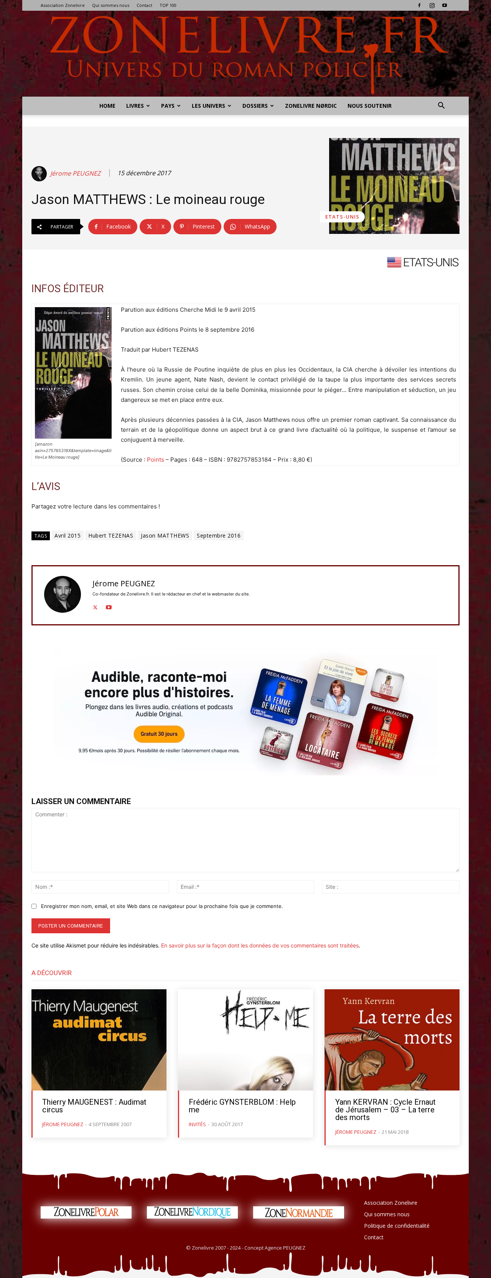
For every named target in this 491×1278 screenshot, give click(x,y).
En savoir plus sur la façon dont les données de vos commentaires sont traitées (260, 945)
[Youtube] (444, 5)
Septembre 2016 (219, 535)
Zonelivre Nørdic (311, 105)
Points (155, 459)
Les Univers (208, 105)
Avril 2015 (67, 535)
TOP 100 (168, 5)
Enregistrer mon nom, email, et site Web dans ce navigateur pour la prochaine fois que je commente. (162, 906)
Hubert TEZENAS (110, 535)
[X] (95, 606)
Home (107, 105)
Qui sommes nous (110, 5)
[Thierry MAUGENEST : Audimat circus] (98, 1039)
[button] (441, 106)
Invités (197, 1124)
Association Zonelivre (63, 5)
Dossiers (255, 105)
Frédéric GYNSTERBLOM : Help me (242, 1105)
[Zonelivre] (245, 54)
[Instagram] (432, 5)
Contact (144, 5)
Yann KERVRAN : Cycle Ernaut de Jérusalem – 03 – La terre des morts (385, 1109)
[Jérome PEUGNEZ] (40, 173)
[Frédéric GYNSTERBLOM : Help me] (245, 1039)
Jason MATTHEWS (165, 535)
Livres (135, 105)
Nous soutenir (370, 105)
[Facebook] (419, 5)
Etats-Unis (342, 216)
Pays (168, 105)
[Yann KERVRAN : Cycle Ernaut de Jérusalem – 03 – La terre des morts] (392, 1039)
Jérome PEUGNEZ (75, 173)
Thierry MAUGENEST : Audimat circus (94, 1105)
